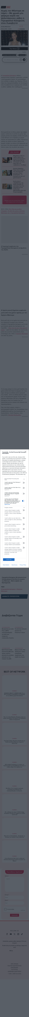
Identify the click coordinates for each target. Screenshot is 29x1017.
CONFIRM (9, 559)
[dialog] (14, 508)
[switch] (23, 482)
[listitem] (14, 479)
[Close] (26, 452)
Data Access (14, 564)
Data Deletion (6, 564)
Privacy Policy (23, 564)
